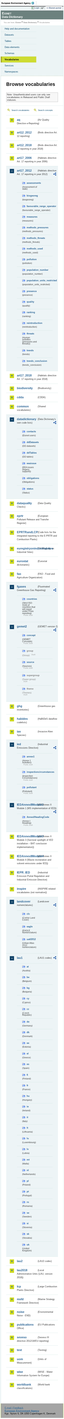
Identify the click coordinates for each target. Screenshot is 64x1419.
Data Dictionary (30, 22)
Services (9, 65)
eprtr (20, 515)
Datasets (9, 34)
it (27, 1117)
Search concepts (45, 110)
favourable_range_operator (32, 206)
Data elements (12, 47)
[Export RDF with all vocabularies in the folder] (54, 174)
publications (25, 1324)
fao (19, 573)
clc (28, 913)
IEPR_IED (23, 872)
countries (32, 599)
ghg (19, 706)
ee (28, 1043)
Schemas (9, 53)
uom (20, 1359)
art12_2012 (24, 132)
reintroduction (32, 323)
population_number (32, 270)
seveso (22, 1337)
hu (28, 1096)
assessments (32, 183)
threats (30, 333)
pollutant (31, 787)
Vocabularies (12, 59)
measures (32, 216)
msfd (20, 1299)
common (23, 406)
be (28, 977)
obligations (32, 478)
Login (37, 8)
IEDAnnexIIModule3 (27, 836)
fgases (21, 586)
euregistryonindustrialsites (27, 548)
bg (28, 988)
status (30, 488)
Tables (8, 41)
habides (22, 718)
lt (27, 1127)
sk (28, 1234)
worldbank (24, 1384)
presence (32, 291)
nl (28, 1170)
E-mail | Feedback (14, 1407)
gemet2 (22, 626)
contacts (31, 431)
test (19, 1350)
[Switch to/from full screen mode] (43, 8)
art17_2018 (24, 375)
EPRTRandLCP (27, 532)
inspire (21, 888)
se (28, 1212)
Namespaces (11, 71)
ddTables (32, 452)
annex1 (30, 756)
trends (30, 350)
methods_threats (32, 238)
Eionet (18, 22)
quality (30, 301)
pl (28, 1181)
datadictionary (26, 419)
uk (28, 1244)
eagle (30, 926)
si (28, 1223)
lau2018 (22, 1270)
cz (28, 1009)
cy (28, 998)
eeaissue (31, 463)
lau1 (20, 957)
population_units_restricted (32, 280)
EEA (19, 3)
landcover (23, 901)
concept (31, 635)
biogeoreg (32, 195)
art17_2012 (24, 170)
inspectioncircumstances (32, 772)
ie (28, 1106)
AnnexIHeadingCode (32, 817)
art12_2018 (24, 145)
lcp (19, 1286)
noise (20, 1311)
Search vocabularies (20, 110)
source (30, 662)
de (28, 1021)
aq (18, 119)
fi (27, 1075)
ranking (31, 312)
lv (28, 1149)
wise (20, 1371)
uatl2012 (31, 939)
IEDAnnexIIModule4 (27, 856)
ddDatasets (32, 442)
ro (28, 1202)
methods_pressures (32, 227)
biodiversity (25, 388)
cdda (20, 397)
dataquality (24, 503)
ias (19, 731)
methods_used (32, 248)
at (28, 966)
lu (28, 1138)
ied (19, 744)
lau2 (20, 1261)
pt (28, 1191)
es (28, 1064)
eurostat (22, 561)
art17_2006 (24, 157)
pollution (32, 259)
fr (27, 1085)
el (28, 1053)
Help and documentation (17, 28)
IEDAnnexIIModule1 (27, 804)
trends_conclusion (32, 361)
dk (28, 1032)
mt (28, 1159)
